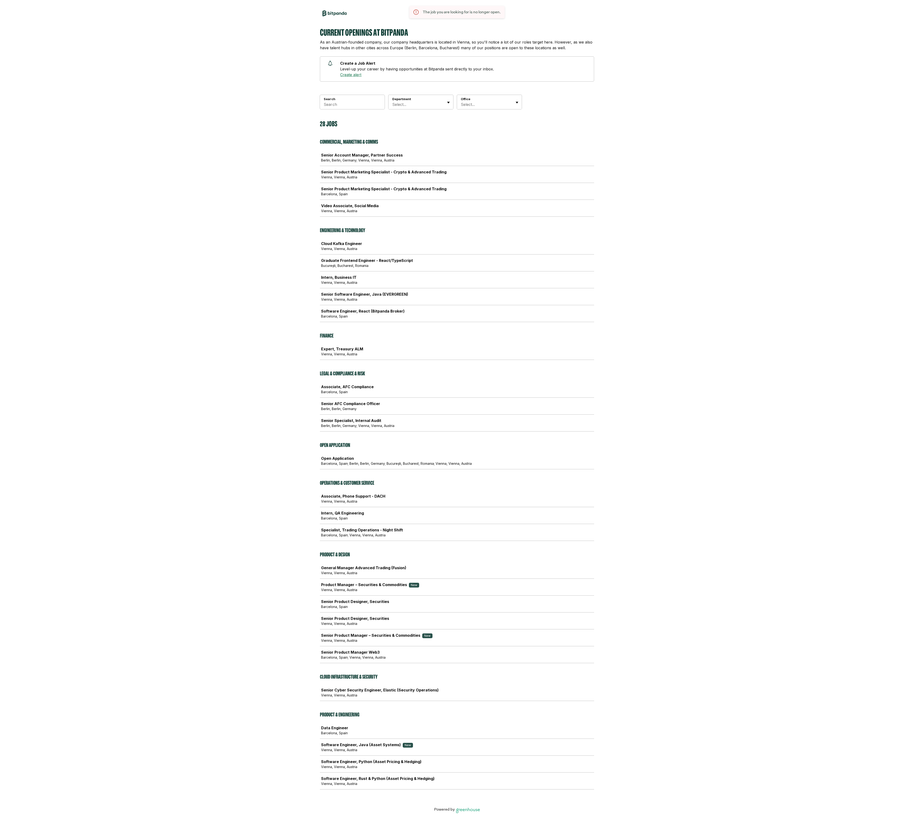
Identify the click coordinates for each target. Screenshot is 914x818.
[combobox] (392, 104)
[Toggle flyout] (448, 102)
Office (465, 99)
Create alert (350, 74)
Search (329, 99)
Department (401, 99)
